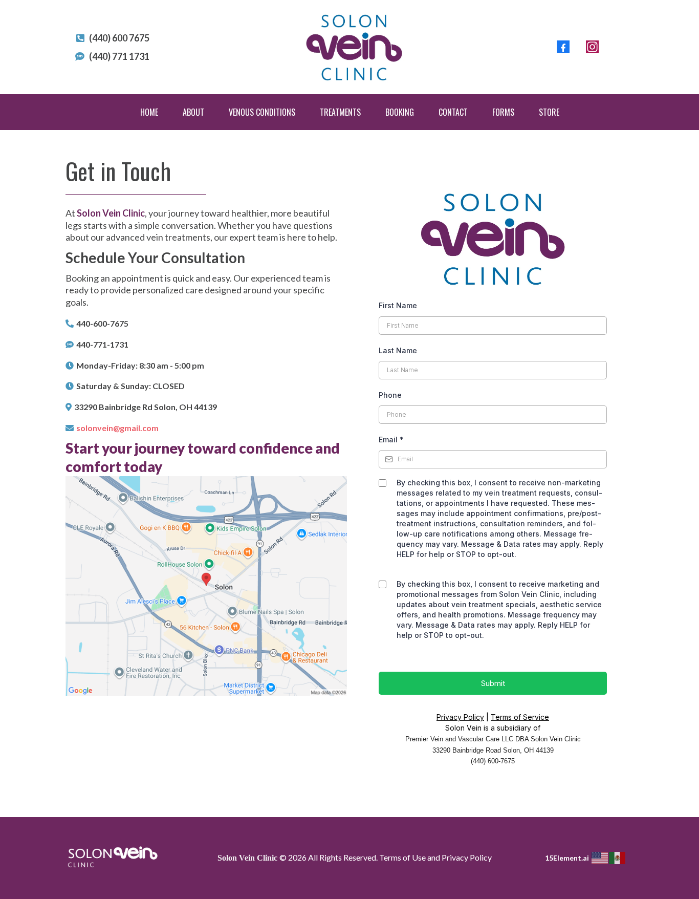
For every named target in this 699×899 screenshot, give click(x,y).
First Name (398, 305)
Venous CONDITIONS (262, 112)
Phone (390, 395)
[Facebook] (563, 46)
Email (391, 439)
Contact (453, 112)
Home (149, 112)
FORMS (503, 112)
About (193, 112)
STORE (549, 112)
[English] (600, 857)
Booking (399, 112)
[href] (206, 586)
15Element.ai (567, 857)
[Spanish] (617, 857)
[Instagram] (592, 46)
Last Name (398, 350)
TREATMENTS (340, 112)
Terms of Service (520, 717)
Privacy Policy (460, 717)
